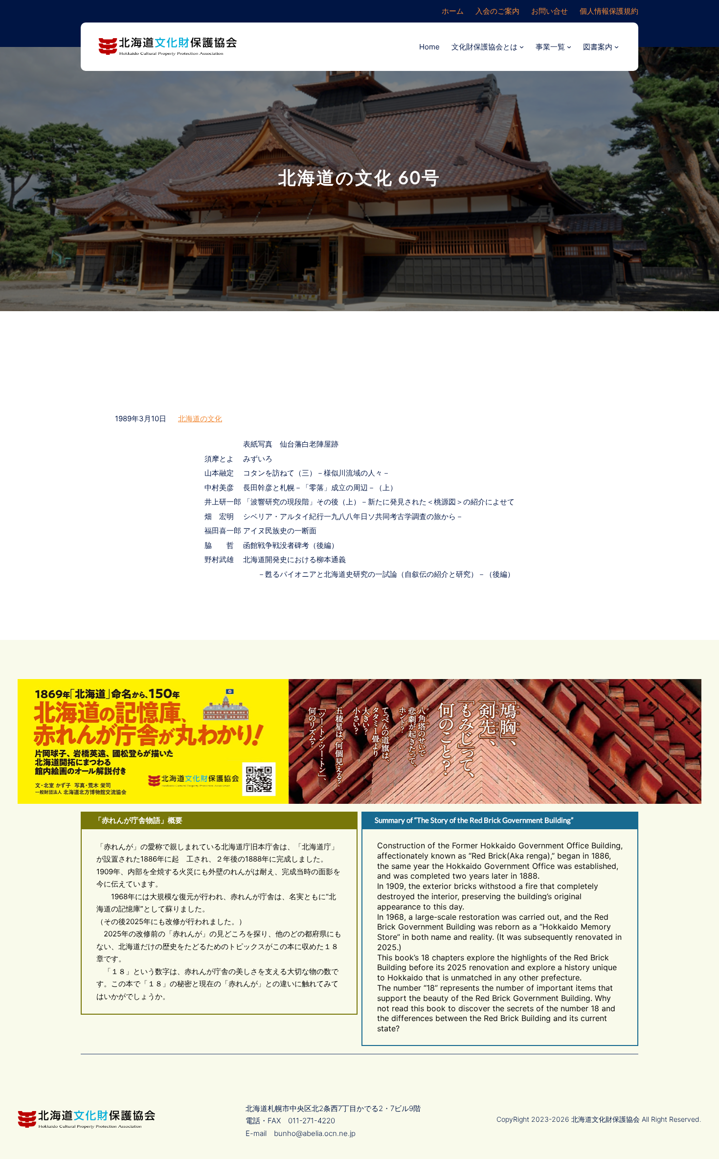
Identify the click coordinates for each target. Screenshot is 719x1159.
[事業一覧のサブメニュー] (569, 47)
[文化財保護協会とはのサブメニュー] (521, 47)
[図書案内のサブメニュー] (616, 47)
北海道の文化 (200, 418)
